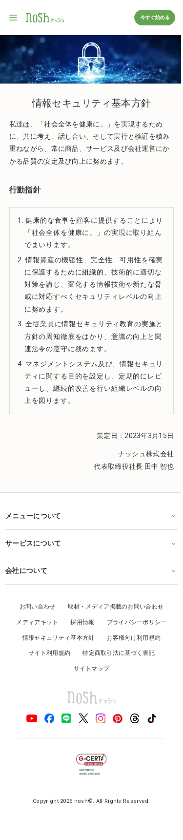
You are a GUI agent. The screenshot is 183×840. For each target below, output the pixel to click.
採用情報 (79, 621)
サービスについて (33, 542)
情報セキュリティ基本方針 (55, 636)
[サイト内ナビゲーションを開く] (14, 17)
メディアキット (34, 621)
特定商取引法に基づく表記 (115, 652)
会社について (26, 570)
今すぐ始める (155, 17)
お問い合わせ (34, 606)
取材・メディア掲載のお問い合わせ (112, 606)
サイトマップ (88, 667)
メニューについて (33, 515)
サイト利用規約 (46, 652)
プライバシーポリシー (133, 621)
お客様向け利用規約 (130, 636)
